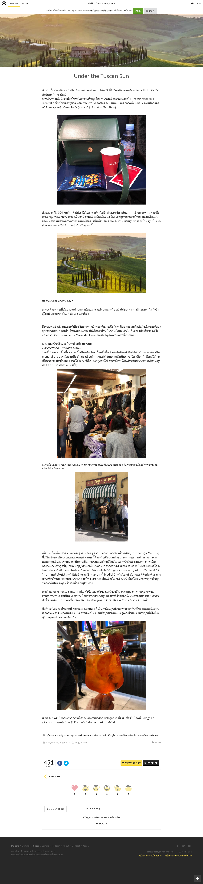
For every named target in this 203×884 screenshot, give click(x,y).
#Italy (60, 735)
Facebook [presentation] (93, 809)
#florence (51, 735)
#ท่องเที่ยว (122, 735)
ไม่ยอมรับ (150, 11)
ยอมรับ (138, 11)
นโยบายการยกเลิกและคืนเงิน (178, 855)
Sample (45, 845)
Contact (76, 845)
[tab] (55, 808)
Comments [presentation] (55, 808)
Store (25, 3)
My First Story (95, 3)
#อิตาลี (106, 735)
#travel (78, 735)
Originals (26, 845)
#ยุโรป (113, 735)
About (66, 845)
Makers (14, 3)
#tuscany (69, 735)
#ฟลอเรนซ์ (97, 735)
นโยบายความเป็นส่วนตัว (102, 10)
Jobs (85, 845)
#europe (87, 735)
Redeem (56, 845)
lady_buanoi (109, 3)
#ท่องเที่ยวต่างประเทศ (148, 735)
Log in (103, 823)
